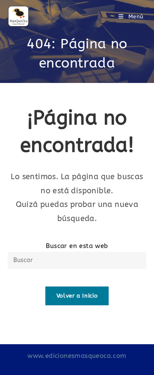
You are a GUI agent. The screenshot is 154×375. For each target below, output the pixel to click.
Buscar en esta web (77, 246)
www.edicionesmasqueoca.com (76, 356)
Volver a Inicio (77, 295)
